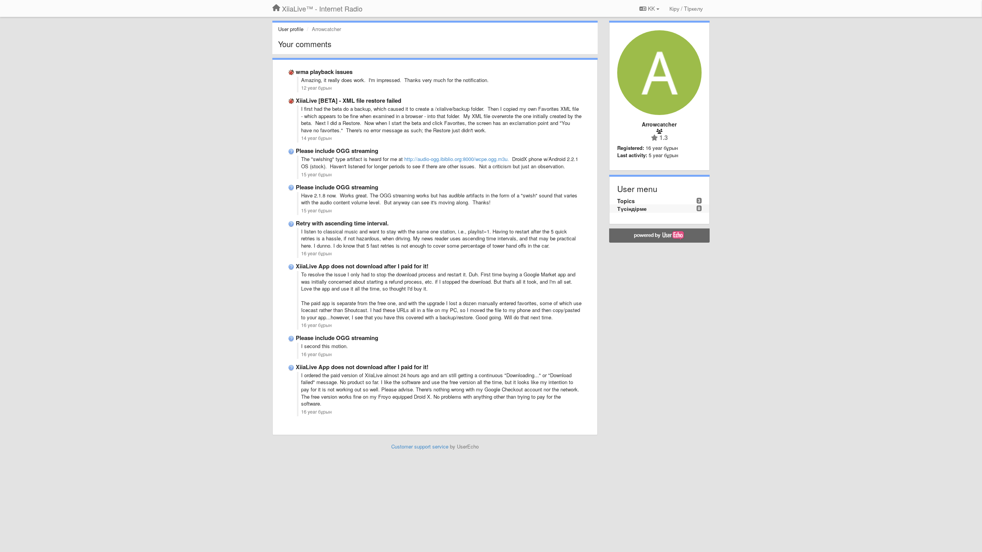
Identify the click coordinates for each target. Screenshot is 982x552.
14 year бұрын (316, 138)
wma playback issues (324, 71)
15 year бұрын (316, 174)
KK (651, 8)
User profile (290, 29)
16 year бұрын (316, 253)
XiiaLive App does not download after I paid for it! (362, 266)
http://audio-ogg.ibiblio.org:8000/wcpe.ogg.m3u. (457, 159)
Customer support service (419, 446)
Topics (626, 201)
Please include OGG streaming (337, 150)
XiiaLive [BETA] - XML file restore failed (348, 100)
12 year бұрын (316, 87)
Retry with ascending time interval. (342, 223)
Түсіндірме (632, 208)
